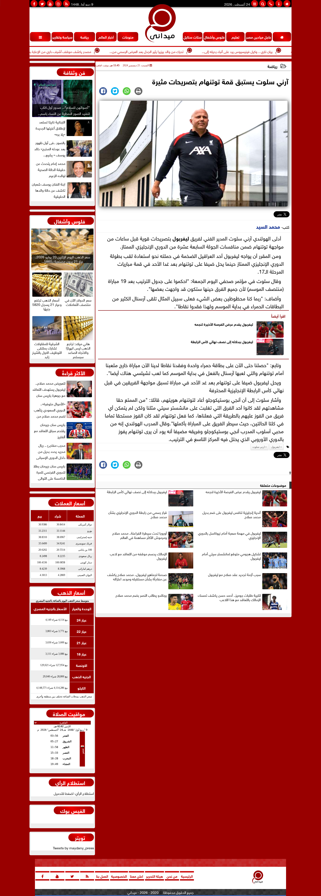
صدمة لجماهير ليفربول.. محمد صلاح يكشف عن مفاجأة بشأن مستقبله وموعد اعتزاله (137, 577)
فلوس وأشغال (69, 221)
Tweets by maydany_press (73, 848)
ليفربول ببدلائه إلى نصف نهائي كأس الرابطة (222, 341)
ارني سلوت (258, 446)
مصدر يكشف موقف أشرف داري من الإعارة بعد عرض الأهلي (73, 51)
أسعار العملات (70, 503)
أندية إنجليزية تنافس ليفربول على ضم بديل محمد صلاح (231, 515)
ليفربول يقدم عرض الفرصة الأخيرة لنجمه (224, 324)
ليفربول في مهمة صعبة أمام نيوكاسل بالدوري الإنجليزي (229, 535)
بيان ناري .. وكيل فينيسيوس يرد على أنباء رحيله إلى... (261, 51)
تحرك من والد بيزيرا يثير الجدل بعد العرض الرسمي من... (170, 51)
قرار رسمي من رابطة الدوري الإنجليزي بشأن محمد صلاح (137, 515)
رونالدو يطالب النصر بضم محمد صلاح (141, 595)
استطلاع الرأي (70, 782)
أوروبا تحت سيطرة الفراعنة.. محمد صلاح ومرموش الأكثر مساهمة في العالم (139, 535)
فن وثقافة (74, 72)
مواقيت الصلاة (69, 713)
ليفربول (181, 237)
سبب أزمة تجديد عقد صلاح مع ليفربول (234, 574)
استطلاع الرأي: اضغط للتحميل (74, 793)
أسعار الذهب (71, 592)
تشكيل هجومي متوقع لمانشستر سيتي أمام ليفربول (231, 556)
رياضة (272, 66)
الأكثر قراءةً (73, 372)
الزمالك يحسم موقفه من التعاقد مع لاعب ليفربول (138, 556)
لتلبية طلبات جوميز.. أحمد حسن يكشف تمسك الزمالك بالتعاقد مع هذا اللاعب (229, 597)
